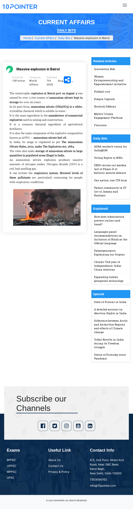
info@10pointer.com (103, 485)
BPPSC (11, 460)
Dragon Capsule (104, 99)
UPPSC (11, 466)
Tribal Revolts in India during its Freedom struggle (109, 343)
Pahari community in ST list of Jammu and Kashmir (110, 191)
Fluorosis (100, 125)
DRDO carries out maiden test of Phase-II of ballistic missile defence (110, 169)
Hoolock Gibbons (105, 106)
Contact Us (55, 466)
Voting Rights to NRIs (108, 157)
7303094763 (98, 479)
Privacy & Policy (58, 471)
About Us (54, 460)
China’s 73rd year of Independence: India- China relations (108, 265)
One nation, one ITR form (110, 180)
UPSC (10, 477)
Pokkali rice (102, 91)
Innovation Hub (104, 69)
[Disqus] (44, 285)
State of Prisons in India (110, 302)
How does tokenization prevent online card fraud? (109, 220)
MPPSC (11, 471)
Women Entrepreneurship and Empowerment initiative (110, 80)
